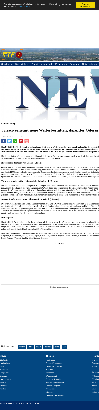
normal (48, 347)
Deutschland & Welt (54, 366)
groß (57, 347)
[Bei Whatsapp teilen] (15, 143)
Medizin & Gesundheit (55, 382)
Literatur (49, 392)
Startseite (7, 64)
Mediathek (47, 64)
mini (30, 347)
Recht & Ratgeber (53, 386)
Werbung (3, 386)
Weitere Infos (24, 6)
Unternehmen (90, 64)
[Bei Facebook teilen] (3, 143)
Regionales (50, 360)
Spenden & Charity (53, 379)
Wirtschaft (50, 373)
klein (38, 347)
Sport (35, 64)
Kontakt (3, 389)
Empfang (75, 64)
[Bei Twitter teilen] (9, 143)
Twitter (94, 386)
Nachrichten (22, 64)
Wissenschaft (51, 376)
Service (3, 382)
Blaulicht (49, 370)
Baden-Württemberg (54, 363)
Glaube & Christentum (55, 395)
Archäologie (51, 389)
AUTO (22, 347)
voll (64, 347)
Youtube (95, 389)
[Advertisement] (49, 28)
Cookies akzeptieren (85, 5)
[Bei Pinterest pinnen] (21, 143)
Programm (61, 64)
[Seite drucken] (26, 143)
